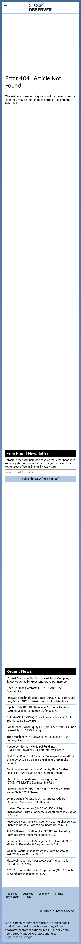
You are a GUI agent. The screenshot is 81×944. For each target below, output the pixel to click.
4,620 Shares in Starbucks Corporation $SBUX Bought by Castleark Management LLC (40, 872)
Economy (44, 893)
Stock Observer (65, 911)
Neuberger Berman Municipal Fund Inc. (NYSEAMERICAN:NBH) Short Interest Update (35, 748)
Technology (12, 896)
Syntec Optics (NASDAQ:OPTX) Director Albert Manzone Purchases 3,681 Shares (36, 800)
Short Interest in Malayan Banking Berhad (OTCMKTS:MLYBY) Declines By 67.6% (32, 781)
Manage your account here (37, 933)
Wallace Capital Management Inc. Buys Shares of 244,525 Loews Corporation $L (37, 852)
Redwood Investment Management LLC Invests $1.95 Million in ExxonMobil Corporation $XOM (40, 842)
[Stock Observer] (40, 16)
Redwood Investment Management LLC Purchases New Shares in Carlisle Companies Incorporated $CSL (41, 823)
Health (28, 896)
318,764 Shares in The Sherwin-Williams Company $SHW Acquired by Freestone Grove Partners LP (38, 680)
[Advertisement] (40, 42)
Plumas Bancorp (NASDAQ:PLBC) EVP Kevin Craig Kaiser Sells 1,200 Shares (38, 790)
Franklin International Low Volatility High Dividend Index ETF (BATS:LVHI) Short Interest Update (38, 771)
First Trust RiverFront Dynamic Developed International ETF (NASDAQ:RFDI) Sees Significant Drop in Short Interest (41, 760)
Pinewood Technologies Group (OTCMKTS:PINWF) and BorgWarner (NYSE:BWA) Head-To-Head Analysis (41, 699)
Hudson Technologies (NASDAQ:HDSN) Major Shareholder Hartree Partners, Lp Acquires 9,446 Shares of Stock (41, 812)
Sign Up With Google (18, 937)
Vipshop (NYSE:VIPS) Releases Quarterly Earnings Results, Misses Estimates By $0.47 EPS (38, 709)
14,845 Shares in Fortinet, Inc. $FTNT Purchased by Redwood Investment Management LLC (38, 833)
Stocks (59, 893)
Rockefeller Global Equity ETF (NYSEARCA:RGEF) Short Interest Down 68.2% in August (41, 728)
